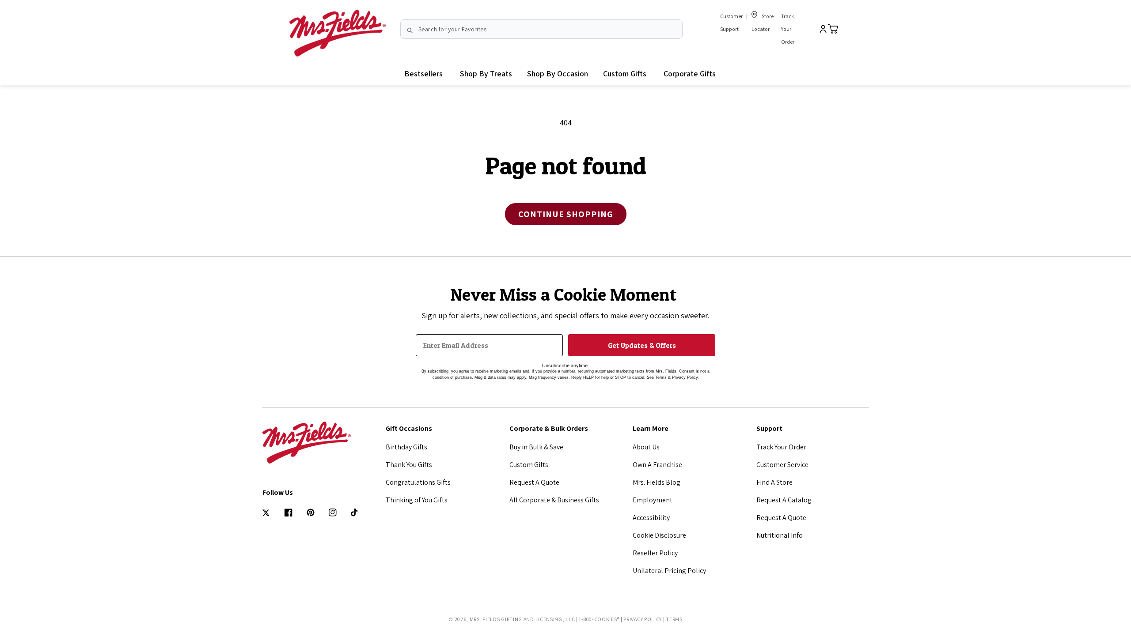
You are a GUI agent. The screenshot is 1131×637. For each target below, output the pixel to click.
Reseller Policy (655, 553)
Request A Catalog (784, 500)
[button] (486, 73)
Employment (652, 500)
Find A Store (774, 482)
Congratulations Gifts (418, 482)
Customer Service (782, 464)
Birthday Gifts (406, 447)
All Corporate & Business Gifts (554, 500)
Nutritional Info (779, 535)
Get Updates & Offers (642, 345)
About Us (646, 447)
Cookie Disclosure (659, 535)
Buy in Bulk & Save (536, 447)
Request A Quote (534, 482)
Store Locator (762, 22)
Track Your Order (787, 29)
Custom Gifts (528, 464)
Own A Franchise (657, 464)
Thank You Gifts (409, 464)
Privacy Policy (642, 619)
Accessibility (651, 517)
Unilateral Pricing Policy (669, 570)
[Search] (410, 30)
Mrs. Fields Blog (656, 482)
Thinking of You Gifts (417, 500)
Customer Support (731, 22)
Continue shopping (565, 214)
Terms (674, 619)
